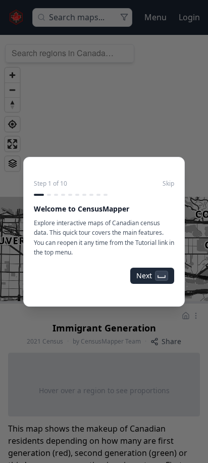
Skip (168, 184)
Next (144, 275)
